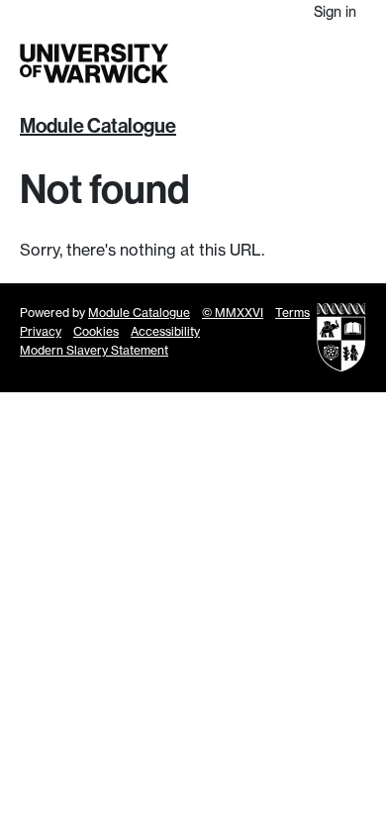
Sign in (335, 11)
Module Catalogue (98, 126)
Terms (292, 312)
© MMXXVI (232, 312)
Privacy (40, 331)
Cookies (96, 331)
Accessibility (165, 331)
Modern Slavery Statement (94, 350)
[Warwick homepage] (94, 63)
